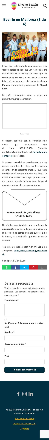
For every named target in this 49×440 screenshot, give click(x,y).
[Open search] (45, 6)
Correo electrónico (15, 344)
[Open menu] (4, 6)
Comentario (11, 300)
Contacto (24, 428)
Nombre (9, 332)
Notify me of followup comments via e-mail (24, 325)
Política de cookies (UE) (24, 423)
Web (6, 356)
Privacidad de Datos (24, 418)
